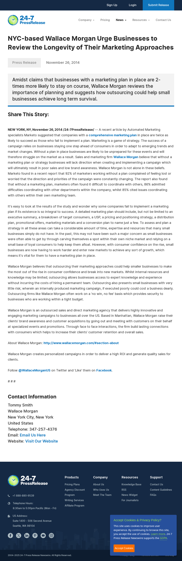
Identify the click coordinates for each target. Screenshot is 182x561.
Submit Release (158, 5)
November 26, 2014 (63, 62)
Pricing (105, 20)
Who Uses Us (101, 490)
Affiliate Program (74, 506)
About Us (98, 484)
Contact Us (163, 20)
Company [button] (85, 20)
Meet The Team (102, 495)
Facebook (104, 370)
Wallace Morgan (125, 157)
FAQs (153, 495)
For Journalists (130, 500)
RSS (124, 490)
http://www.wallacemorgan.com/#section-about (81, 343)
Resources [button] (140, 20)
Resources (130, 477)
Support (156, 477)
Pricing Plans (72, 484)
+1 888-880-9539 (23, 496)
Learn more (158, 534)
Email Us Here (33, 435)
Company (100, 477)
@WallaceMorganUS (34, 370)
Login (132, 5)
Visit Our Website (41, 441)
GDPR (163, 538)
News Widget (130, 495)
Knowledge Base (131, 484)
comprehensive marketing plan (113, 135)
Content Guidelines (161, 490)
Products (72, 477)
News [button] (120, 20)
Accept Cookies (124, 548)
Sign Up (112, 5)
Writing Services (74, 500)
